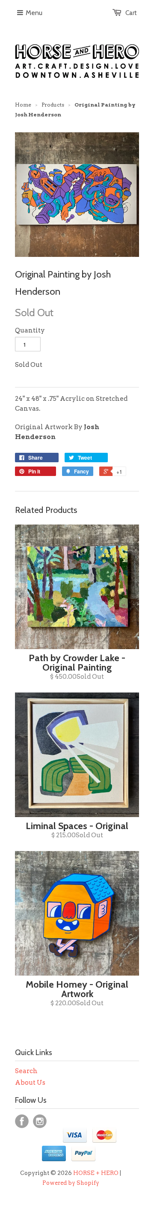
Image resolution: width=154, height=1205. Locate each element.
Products (52, 104)
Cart (131, 13)
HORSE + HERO (95, 1173)
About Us (30, 1082)
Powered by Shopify (70, 1183)
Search (26, 1071)
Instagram (40, 1121)
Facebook (22, 1121)
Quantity (30, 330)
